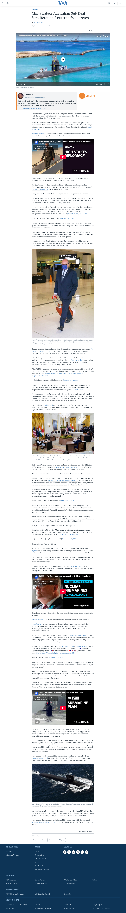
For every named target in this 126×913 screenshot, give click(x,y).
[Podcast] (86, 852)
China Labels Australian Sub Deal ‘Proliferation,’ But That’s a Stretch (42, 36)
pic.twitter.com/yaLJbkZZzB (65, 653)
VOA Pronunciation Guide (101, 908)
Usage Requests (98, 905)
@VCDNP (72, 373)
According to (36, 624)
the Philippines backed (40, 189)
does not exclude (77, 360)
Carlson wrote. (78, 390)
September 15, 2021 (69, 539)
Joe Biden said (47, 405)
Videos (95, 880)
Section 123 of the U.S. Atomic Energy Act (63, 480)
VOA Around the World (43, 908)
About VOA (10, 908)
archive (35, 9)
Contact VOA (68, 905)
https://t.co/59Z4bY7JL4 (41, 376)
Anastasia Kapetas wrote (79, 635)
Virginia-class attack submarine (43, 822)
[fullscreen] (108, 84)
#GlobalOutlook (50, 373)
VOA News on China (70, 880)
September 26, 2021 (55, 657)
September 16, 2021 (67, 500)
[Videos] (115, 3)
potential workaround (40, 758)
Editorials (67, 894)
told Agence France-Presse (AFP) (68, 467)
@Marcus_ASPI (81, 646)
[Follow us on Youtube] (73, 852)
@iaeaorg (79, 373)
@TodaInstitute (62, 373)
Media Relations (69, 908)
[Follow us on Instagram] (78, 852)
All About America (12, 855)
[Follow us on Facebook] (65, 852)
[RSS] (82, 852)
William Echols (39, 22)
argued (34, 551)
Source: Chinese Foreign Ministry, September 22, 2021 (32, 108)
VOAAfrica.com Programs (15, 894)
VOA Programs (11, 880)
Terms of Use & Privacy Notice (16, 905)
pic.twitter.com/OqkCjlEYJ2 (77, 214)
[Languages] (109, 3)
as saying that (76, 566)
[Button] (91, 31)
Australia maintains (39, 134)
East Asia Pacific (40, 859)
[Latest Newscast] (120, 3)
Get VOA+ (38, 905)
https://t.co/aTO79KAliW (68, 534)
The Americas (39, 855)
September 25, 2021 (70, 380)
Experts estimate (38, 620)
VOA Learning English (42, 894)
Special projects (11, 883)
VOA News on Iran (41, 883)
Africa (37, 851)
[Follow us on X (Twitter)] (69, 852)
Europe (37, 862)
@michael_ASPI (68, 646)
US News (9, 851)
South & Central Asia (42, 869)
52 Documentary (69, 883)
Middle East (39, 866)
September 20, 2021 (67, 218)
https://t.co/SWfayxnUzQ (45, 653)
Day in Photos (40, 880)
